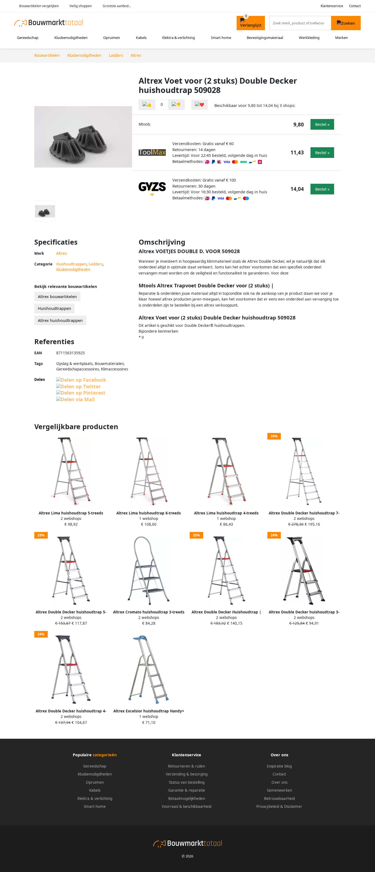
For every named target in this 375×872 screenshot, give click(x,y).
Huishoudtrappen (71, 264)
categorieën (105, 754)
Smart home (221, 37)
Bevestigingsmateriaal (265, 37)
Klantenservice (332, 6)
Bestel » (322, 124)
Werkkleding (309, 37)
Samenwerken (279, 790)
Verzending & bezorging (187, 774)
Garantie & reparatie (186, 790)
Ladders (96, 264)
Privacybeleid (267, 806)
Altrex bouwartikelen (57, 296)
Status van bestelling (187, 782)
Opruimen (111, 37)
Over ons (279, 782)
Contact (355, 6)
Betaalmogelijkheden (186, 798)
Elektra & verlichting (178, 37)
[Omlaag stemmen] (176, 105)
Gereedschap (27, 37)
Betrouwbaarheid (279, 798)
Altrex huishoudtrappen (60, 320)
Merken (341, 37)
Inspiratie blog (279, 766)
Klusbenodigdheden (71, 37)
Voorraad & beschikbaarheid (186, 806)
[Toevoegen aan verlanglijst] (199, 105)
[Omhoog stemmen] (147, 105)
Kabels (141, 37)
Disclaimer (293, 806)
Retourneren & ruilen (186, 766)
